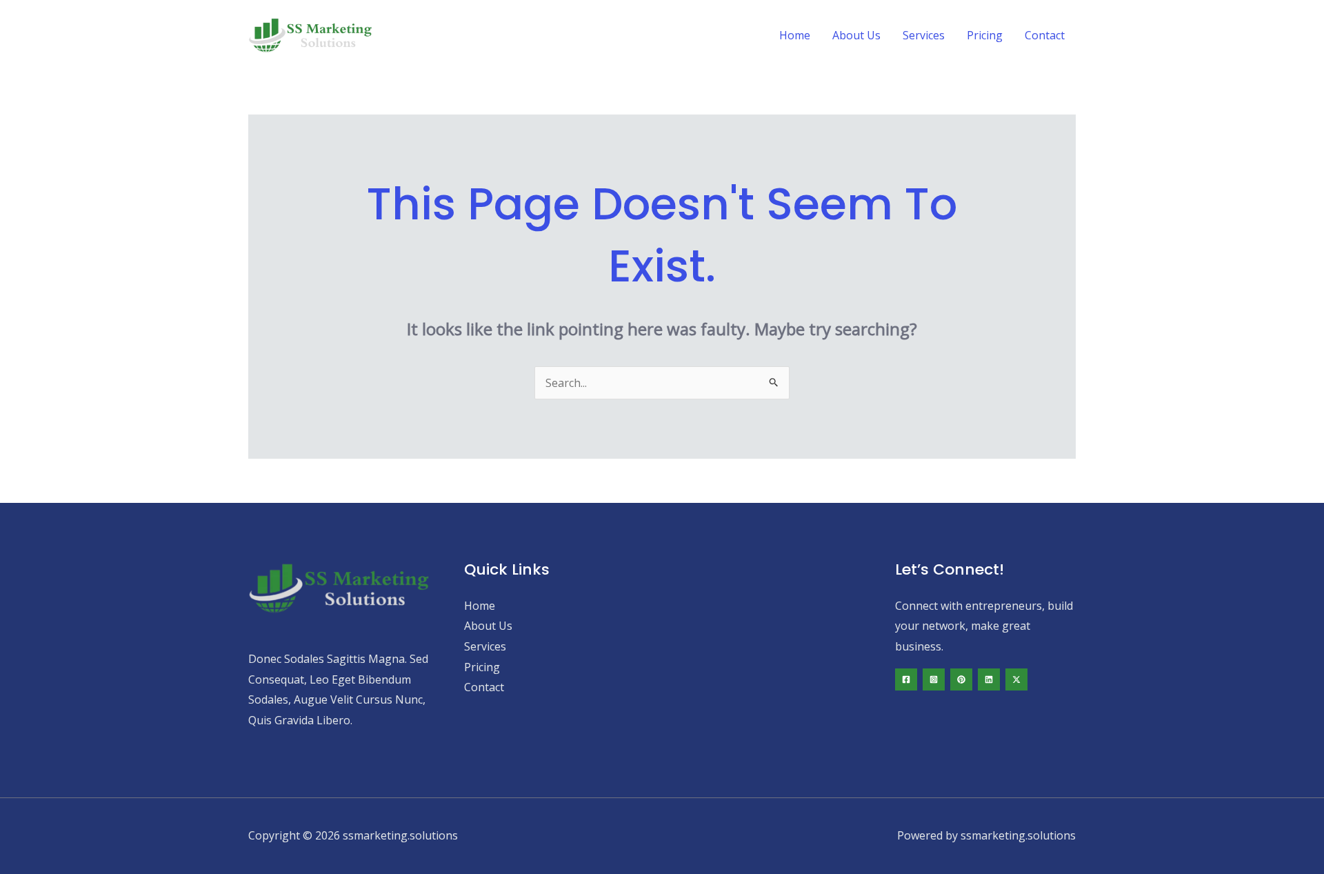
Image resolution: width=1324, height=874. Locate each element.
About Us (856, 35)
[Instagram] (934, 679)
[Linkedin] (989, 679)
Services (924, 35)
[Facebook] (906, 679)
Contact (1045, 35)
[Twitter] (1016, 679)
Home (794, 35)
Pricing (985, 35)
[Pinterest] (961, 679)
